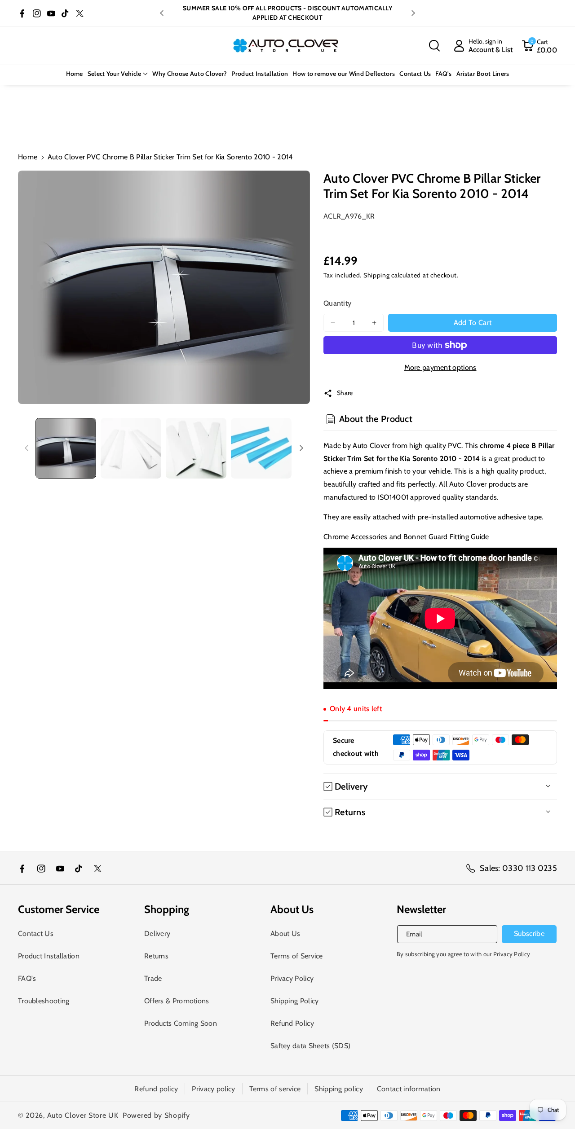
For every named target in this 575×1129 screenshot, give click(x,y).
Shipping (376, 275)
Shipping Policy (294, 1001)
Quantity (337, 303)
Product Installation (49, 956)
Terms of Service (296, 956)
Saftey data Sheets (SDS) (310, 1045)
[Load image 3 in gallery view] (196, 448)
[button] (434, 46)
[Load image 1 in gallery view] (65, 448)
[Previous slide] (162, 13)
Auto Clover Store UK (83, 1115)
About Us (285, 933)
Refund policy (156, 1089)
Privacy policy (213, 1089)
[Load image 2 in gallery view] (131, 448)
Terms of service (275, 1089)
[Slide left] (26, 448)
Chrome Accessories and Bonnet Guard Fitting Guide (406, 536)
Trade (153, 978)
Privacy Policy (292, 978)
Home (27, 157)
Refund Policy (292, 1023)
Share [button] (345, 393)
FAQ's (27, 978)
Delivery (157, 933)
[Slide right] (301, 448)
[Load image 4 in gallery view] (261, 448)
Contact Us (35, 933)
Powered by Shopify (156, 1115)
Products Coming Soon (180, 1023)
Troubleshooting (44, 1001)
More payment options (440, 367)
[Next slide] (413, 13)
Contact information (409, 1089)
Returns (156, 956)
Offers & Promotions (176, 1001)
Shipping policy (338, 1089)
